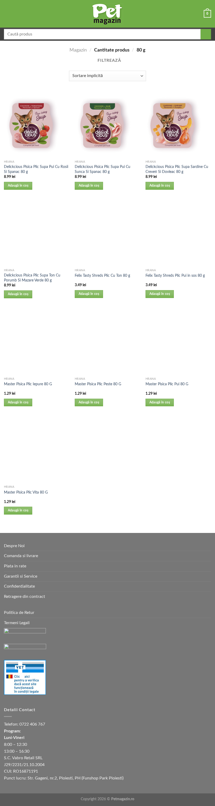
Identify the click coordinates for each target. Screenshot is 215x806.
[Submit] (206, 34)
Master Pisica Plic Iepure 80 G (28, 384)
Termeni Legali (17, 623)
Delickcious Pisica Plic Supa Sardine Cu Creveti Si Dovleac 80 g (177, 169)
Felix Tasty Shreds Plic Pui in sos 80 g (175, 276)
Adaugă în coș (18, 185)
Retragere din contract (24, 596)
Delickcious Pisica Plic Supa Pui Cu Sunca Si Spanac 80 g (102, 169)
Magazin (78, 50)
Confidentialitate (19, 586)
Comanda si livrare (21, 556)
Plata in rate (15, 566)
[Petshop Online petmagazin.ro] (107, 14)
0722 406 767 (32, 724)
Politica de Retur (19, 612)
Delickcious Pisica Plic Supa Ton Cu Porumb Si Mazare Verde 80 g (32, 277)
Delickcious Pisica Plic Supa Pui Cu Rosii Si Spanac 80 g (36, 169)
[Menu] (7, 13)
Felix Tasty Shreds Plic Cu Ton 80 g (102, 276)
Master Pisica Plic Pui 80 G (167, 384)
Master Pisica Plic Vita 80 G (26, 492)
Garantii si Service (20, 576)
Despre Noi (14, 546)
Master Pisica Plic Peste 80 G (98, 384)
